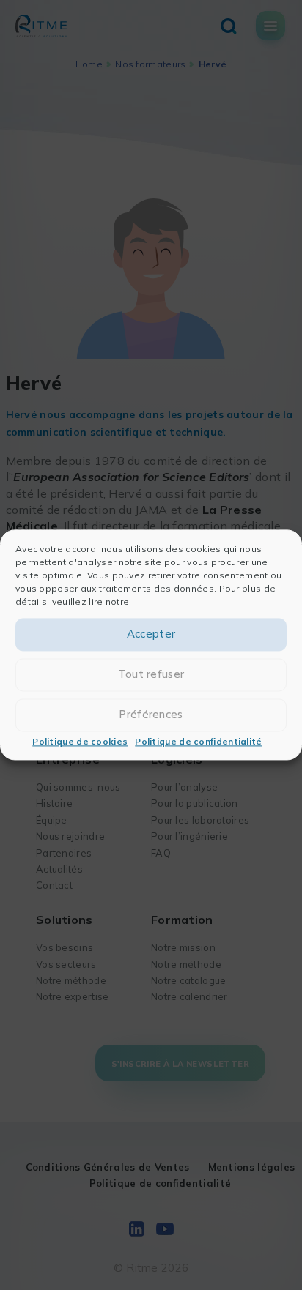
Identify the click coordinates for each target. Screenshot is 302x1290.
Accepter (151, 634)
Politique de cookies (80, 741)
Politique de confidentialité (198, 741)
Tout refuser (151, 675)
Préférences (151, 715)
